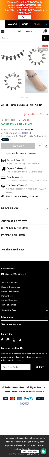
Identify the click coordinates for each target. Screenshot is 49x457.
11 (7, 196)
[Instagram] (8, 340)
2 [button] (24, 97)
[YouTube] (14, 340)
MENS (25, 24)
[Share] (45, 146)
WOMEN (12, 24)
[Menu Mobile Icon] (2, 31)
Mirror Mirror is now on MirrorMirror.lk (24, 391)
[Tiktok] (20, 340)
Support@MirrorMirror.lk (15, 274)
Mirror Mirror (25, 31)
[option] (13, 69)
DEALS (37, 24)
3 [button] (27, 97)
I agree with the (12, 153)
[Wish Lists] (40, 146)
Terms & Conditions (27, 153)
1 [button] (22, 97)
